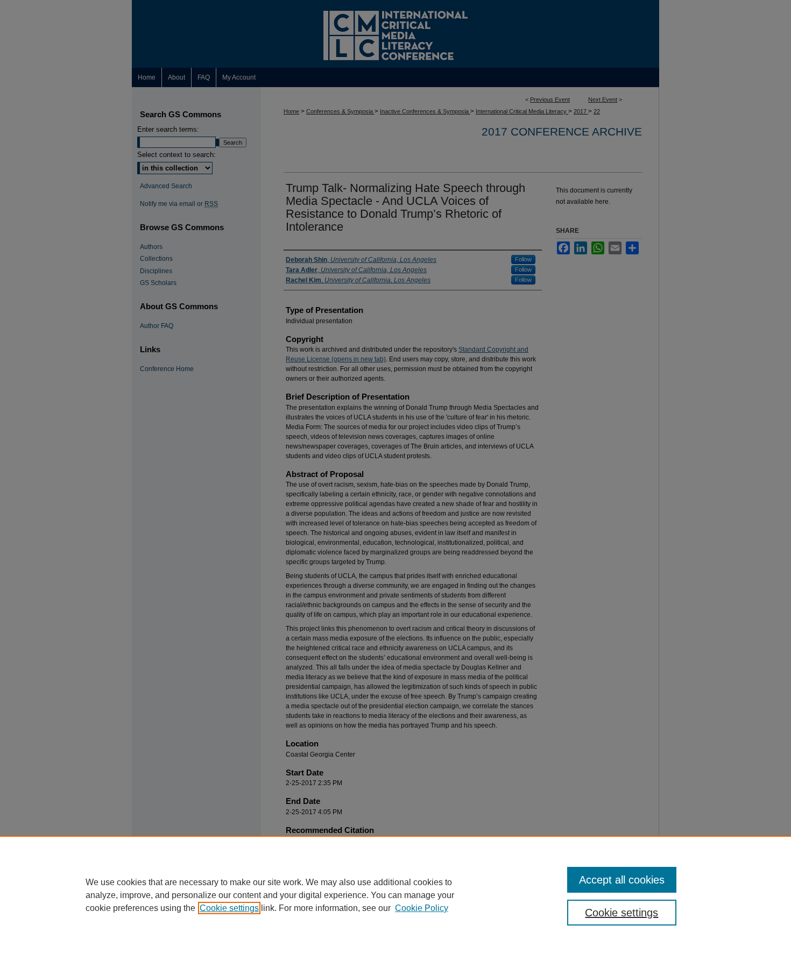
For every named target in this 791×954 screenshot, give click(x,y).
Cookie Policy (421, 908)
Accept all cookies (622, 880)
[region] (395, 895)
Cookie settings (229, 908)
